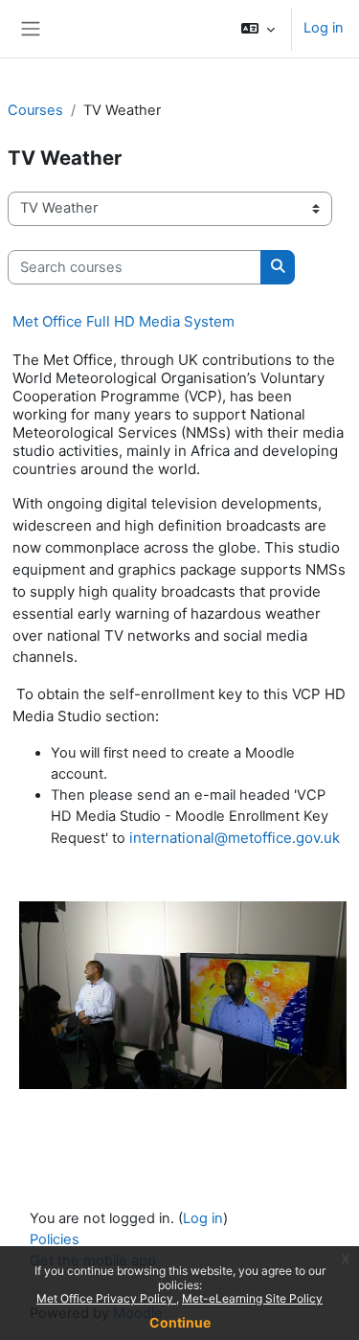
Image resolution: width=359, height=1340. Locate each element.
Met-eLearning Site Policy (252, 1298)
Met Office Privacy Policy (106, 1298)
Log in (323, 27)
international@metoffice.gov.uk (234, 838)
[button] (258, 28)
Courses (35, 110)
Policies (54, 1239)
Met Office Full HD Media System (123, 321)
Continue (180, 1322)
